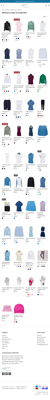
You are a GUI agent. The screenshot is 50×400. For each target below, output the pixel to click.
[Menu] (1, 5)
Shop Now (32, 1)
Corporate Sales (40, 341)
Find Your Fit (5, 337)
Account (4, 335)
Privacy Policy (38, 394)
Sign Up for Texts (41, 342)
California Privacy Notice (42, 392)
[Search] (4, 5)
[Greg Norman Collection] (25, 5)
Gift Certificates (5, 342)
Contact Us (4, 344)
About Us (39, 335)
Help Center (5, 346)
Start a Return (5, 341)
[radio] (2, 40)
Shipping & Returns (6, 339)
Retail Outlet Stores (41, 337)
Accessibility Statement (42, 344)
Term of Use (45, 394)
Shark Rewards (40, 339)
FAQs (3, 348)
